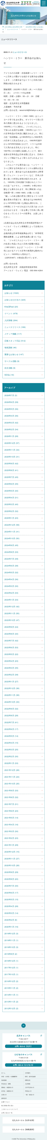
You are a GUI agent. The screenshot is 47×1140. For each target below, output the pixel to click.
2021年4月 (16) (11, 824)
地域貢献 (4, 1080)
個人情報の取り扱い (7, 1105)
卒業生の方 (28, 1091)
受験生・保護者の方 (7, 1087)
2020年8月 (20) (11, 879)
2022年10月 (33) (11, 702)
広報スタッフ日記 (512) (15, 340)
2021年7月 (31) (11, 804)
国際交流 (27, 1080)
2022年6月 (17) (11, 729)
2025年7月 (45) (11, 477)
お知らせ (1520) (11, 293)
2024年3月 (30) (11, 586)
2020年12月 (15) (11, 851)
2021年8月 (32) (11, 797)
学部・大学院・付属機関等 (9, 1076)
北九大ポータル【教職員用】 (23, 1129)
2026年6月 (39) (11, 402)
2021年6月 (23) (11, 810)
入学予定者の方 (29, 1087)
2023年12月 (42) (11, 606)
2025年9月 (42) (11, 463)
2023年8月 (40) (11, 633)
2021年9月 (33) (11, 790)
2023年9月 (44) (11, 627)
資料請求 (4, 1098)
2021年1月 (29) (11, 845)
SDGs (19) (9, 374)
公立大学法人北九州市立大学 (13, 27)
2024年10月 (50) (11, 538)
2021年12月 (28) (11, 770)
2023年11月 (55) (11, 613)
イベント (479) (11, 313)
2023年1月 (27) (11, 681)
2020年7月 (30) (11, 885)
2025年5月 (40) (11, 490)
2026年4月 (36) (11, 415)
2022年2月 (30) (11, 756)
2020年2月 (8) (10, 919)
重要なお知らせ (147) (14, 354)
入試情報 (27, 1084)
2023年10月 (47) (11, 620)
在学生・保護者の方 (7, 1091)
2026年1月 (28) (11, 436)
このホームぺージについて (9, 1109)
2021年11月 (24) (11, 776)
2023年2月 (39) (11, 674)
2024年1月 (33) (11, 599)
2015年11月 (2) (11, 988)
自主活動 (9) (9, 368)
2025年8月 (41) (11, 470)
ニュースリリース (12, 29)
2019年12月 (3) (11, 933)
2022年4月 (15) (11, 742)
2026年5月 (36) (11, 409)
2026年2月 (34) (11, 429)
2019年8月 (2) (10, 954)
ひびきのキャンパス (23, 1054)
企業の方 (4, 1095)
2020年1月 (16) (11, 926)
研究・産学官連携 (30, 1076)
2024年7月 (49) (11, 558)
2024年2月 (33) (11, 592)
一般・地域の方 (29, 1095)
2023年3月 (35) (11, 667)
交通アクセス (5, 1102)
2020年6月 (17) (11, 892)
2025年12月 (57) (11, 443)
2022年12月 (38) (11, 688)
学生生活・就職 (6, 1084)
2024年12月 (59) (11, 524)
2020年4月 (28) (11, 906)
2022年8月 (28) (11, 715)
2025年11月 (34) (11, 449)
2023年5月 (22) (11, 654)
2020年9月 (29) (11, 872)
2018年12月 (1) (11, 960)
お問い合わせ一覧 (6, 1113)
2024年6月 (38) (11, 565)
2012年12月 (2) (11, 1008)
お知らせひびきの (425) (15, 299)
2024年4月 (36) (11, 579)
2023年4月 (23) (11, 661)
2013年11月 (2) (11, 1001)
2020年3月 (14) (11, 913)
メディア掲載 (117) (13, 333)
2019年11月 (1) (11, 940)
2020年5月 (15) (11, 899)
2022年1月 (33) (11, 763)
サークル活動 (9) (11, 361)
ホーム (3, 1073)
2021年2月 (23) (11, 838)
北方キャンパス (23, 1035)
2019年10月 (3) (11, 947)
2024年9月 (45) (11, 545)
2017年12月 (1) (11, 967)
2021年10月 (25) (11, 783)
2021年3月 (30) (11, 831)
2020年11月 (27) (11, 858)
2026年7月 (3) (10, 395)
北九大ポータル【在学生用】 (23, 1120)
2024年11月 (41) (11, 531)
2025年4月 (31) (11, 497)
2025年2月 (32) (11, 511)
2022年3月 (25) (11, 749)
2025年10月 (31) (11, 456)
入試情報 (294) (11, 320)
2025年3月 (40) (11, 504)
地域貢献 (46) (10, 347)
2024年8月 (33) (11, 552)
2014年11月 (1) (11, 994)
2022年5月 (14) (11, 736)
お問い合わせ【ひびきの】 (23, 1065)
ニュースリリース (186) (15, 327)
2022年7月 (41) (11, 722)
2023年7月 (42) (11, 640)
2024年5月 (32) (11, 572)
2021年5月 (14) (11, 817)
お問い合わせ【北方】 (23, 1046)
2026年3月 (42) (11, 422)
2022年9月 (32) (11, 708)
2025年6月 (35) (11, 483)
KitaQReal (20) (11, 306)
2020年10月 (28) (11, 865)
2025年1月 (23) (11, 518)
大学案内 (27, 1073)
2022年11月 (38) (11, 695)
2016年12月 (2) (11, 981)
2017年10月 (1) (11, 974)
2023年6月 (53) (11, 647)
